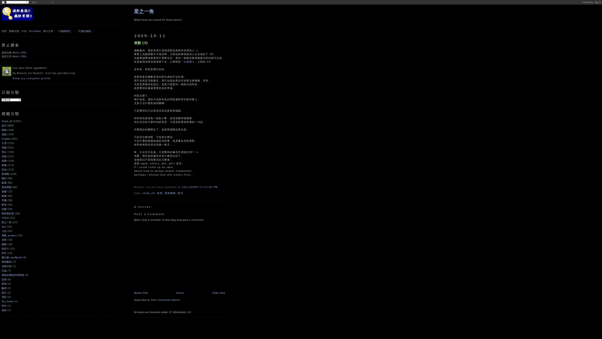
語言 (4, 253)
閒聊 (4, 130)
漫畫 (4, 191)
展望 (4, 283)
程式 (4, 125)
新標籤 (5, 173)
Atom (15, 52)
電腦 (4, 147)
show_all (7, 121)
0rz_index (7, 301)
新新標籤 (7, 187)
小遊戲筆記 (64, 31)
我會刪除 (7, 261)
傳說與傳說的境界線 (13, 275)
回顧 (4, 156)
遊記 (4, 292)
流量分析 (7, 266)
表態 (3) (141, 43)
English (6, 138)
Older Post (218, 292)
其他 (4, 169)
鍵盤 (4, 244)
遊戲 (4, 134)
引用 (4, 143)
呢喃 (4, 165)
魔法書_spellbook (12, 257)
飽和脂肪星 (8, 213)
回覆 (4, 209)
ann (4, 226)
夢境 (4, 204)
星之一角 (7, 222)
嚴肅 (4, 182)
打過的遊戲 (84, 31)
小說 (4, 231)
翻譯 (4, 288)
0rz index (35, 31)
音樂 (4, 160)
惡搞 (4, 279)
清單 (4, 239)
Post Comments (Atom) (165, 300)
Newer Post (141, 292)
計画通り (189, 61)
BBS (4, 305)
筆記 (4, 152)
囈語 (4, 178)
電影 (4, 297)
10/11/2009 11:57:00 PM (200, 187)
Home (180, 292)
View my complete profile (32, 78)
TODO (5, 217)
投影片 (5, 248)
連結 (4, 310)
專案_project (9, 235)
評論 (4, 270)
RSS (23, 52)
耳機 (4, 200)
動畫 (4, 195)
